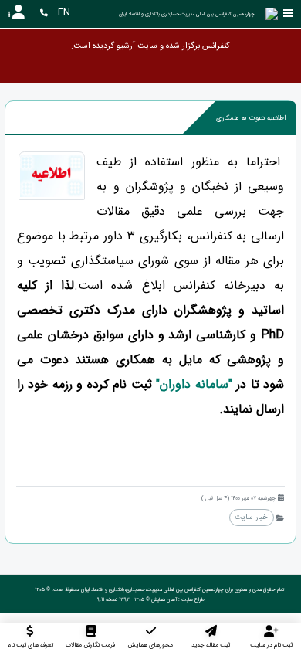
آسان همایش (164, 599)
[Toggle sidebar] (288, 13)
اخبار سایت (252, 517)
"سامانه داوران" (194, 384)
